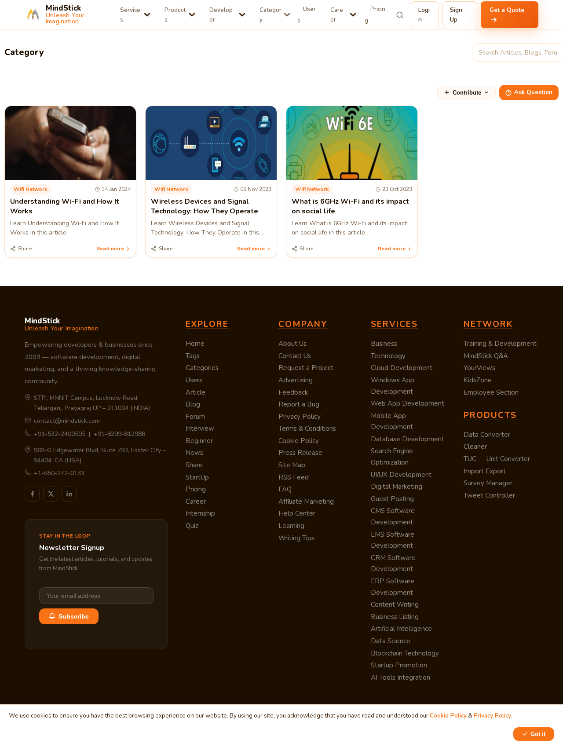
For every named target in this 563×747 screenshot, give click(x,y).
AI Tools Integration (400, 677)
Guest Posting (392, 498)
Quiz (192, 525)
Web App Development (407, 403)
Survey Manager (488, 483)
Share (194, 465)
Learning (291, 525)
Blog (193, 404)
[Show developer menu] (242, 14)
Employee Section (491, 392)
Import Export (485, 471)
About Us (292, 343)
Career (336, 15)
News (194, 452)
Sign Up (456, 15)
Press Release (300, 452)
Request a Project (305, 367)
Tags (193, 356)
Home (195, 343)
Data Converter (487, 434)
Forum (195, 416)
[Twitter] (50, 494)
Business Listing (395, 616)
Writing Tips (296, 538)
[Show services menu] (147, 14)
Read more (110, 248)
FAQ (285, 489)
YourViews (479, 367)
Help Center (296, 513)
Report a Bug (298, 404)
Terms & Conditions (307, 428)
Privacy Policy (299, 416)
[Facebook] (32, 494)
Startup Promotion (399, 665)
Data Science (390, 641)
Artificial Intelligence (401, 628)
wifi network (31, 189)
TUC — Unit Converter (497, 458)
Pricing (375, 15)
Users (306, 15)
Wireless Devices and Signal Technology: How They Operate (204, 206)
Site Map (291, 465)
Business (384, 343)
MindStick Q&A (486, 356)
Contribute (467, 92)
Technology (388, 356)
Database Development (407, 439)
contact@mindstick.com (67, 421)
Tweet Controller (489, 495)
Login (424, 15)
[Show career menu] (353, 14)
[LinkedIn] (69, 494)
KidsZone (478, 380)
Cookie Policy (298, 440)
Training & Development (500, 343)
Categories (202, 367)
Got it (537, 734)
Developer (221, 15)
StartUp (197, 477)
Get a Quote (507, 10)
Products (175, 15)
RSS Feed (293, 477)
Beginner (199, 440)
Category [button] (271, 15)
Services (130, 15)
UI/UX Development (401, 474)
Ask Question (533, 92)
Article (195, 392)
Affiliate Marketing (306, 501)
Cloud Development (401, 367)
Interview (200, 428)
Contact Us (294, 356)
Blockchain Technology (405, 653)
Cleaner (475, 446)
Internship (200, 513)
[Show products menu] (192, 14)
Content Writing (395, 604)
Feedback (293, 392)
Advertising (295, 380)
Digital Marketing (396, 486)
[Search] (400, 15)
